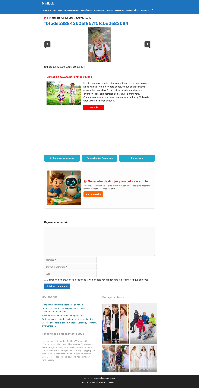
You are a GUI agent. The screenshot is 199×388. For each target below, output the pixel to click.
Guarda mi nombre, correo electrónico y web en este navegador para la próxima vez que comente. (98, 279)
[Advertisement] (102, 134)
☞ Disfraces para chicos (62, 158)
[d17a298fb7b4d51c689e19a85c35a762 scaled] (147, 47)
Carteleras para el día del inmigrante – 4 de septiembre (67, 319)
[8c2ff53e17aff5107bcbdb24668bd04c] (47, 47)
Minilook (48, 3)
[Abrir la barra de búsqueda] (153, 10)
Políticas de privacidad (108, 382)
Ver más (94, 107)
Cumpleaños (132, 10)
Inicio (47, 18)
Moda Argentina (108, 378)
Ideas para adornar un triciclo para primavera (62, 315)
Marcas (47, 10)
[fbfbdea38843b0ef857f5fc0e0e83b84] (99, 61)
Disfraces (99, 10)
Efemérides (86, 10)
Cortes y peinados (115, 10)
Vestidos (145, 10)
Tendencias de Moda (92, 378)
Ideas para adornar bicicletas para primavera (62, 305)
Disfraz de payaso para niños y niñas (69, 76)
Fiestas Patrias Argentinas (66, 10)
